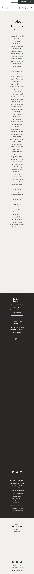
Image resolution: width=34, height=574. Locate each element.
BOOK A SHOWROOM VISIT (25, 2)
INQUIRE (17, 524)
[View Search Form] (31, 8)
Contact (17, 529)
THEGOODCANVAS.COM (17, 570)
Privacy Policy (17, 526)
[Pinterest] (21, 562)
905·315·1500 (14, 2)
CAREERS (17, 531)
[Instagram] (13, 562)
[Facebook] (17, 562)
